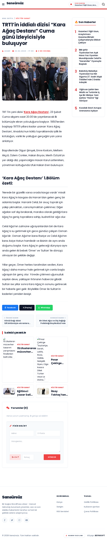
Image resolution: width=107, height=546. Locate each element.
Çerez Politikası (91, 511)
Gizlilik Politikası (91, 502)
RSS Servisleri (63, 511)
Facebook (11, 308)
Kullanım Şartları (92, 506)
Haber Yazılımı (75, 535)
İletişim (60, 506)
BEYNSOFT (100, 535)
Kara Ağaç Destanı (36, 112)
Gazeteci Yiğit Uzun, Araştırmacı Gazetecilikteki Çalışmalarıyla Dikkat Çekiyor (89, 37)
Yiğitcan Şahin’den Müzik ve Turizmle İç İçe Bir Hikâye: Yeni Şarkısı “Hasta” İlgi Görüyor (89, 95)
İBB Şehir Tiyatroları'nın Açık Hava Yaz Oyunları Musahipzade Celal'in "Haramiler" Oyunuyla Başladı (90, 56)
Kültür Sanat (23, 18)
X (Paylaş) (27, 308)
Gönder (52, 457)
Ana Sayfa (7, 18)
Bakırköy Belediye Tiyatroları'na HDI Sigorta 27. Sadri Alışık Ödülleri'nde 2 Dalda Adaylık (90, 77)
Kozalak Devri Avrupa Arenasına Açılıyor (90, 109)
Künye (59, 502)
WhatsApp (45, 308)
